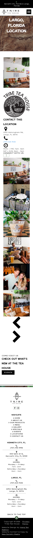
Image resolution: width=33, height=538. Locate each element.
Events (8, 372)
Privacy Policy (25, 523)
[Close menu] (29, 12)
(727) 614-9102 (9, 142)
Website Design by (15, 529)
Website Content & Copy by (15, 533)
